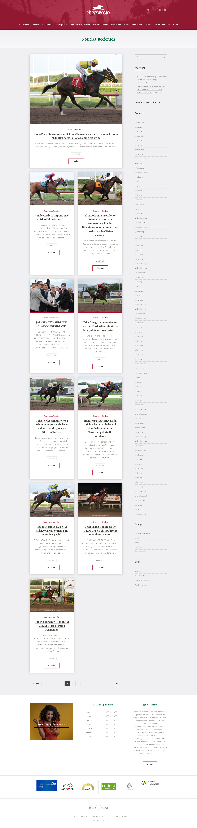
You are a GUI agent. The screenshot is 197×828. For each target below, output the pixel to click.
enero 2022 (139, 354)
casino (137, 538)
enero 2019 (139, 487)
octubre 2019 (140, 446)
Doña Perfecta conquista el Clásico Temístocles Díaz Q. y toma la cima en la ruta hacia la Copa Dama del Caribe (76, 136)
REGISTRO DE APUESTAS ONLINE (51, 725)
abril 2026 (138, 140)
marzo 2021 (139, 400)
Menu (175, 24)
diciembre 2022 (140, 304)
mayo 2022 (139, 336)
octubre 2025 (140, 168)
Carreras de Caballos (76, 129)
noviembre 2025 (141, 163)
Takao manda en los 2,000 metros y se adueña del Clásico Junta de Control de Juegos (151, 89)
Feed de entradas (141, 576)
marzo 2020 (139, 423)
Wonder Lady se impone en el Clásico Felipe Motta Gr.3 (51, 217)
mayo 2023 (139, 291)
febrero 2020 (140, 427)
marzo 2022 (139, 345)
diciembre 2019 (140, 436)
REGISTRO (24, 24)
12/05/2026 (51, 659)
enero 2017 (139, 509)
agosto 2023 (139, 277)
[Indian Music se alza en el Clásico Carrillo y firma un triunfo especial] (52, 500)
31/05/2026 (51, 458)
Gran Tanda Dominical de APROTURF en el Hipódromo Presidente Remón (100, 530)
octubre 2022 (140, 313)
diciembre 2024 (140, 213)
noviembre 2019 (141, 441)
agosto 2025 (139, 177)
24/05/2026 (51, 560)
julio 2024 (138, 236)
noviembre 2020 (141, 414)
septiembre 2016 (141, 514)
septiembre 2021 (141, 373)
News (137, 542)
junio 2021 (138, 386)
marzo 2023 (139, 300)
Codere (148, 24)
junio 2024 (138, 241)
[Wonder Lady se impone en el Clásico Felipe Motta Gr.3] (52, 188)
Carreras (36, 24)
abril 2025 (138, 195)
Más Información (100, 24)
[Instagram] (159, 10)
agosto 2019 (139, 455)
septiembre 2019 (141, 450)
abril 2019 (138, 473)
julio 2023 (138, 282)
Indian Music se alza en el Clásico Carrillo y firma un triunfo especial (52, 530)
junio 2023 (138, 286)
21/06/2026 (52, 245)
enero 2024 (139, 259)
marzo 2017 (139, 505)
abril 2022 (138, 341)
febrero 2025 (139, 204)
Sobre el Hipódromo (133, 24)
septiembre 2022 (141, 318)
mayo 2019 (139, 468)
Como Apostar (61, 24)
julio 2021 (138, 382)
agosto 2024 (139, 231)
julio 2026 (138, 127)
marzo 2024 (139, 254)
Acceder (138, 571)
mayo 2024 (139, 245)
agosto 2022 (139, 323)
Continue (76, 161)
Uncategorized (140, 552)
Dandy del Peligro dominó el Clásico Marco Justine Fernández (52, 625)
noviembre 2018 (141, 496)
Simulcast (138, 547)
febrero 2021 (139, 405)
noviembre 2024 (141, 218)
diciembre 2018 (140, 491)
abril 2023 (138, 295)
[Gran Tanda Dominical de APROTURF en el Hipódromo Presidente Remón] (100, 500)
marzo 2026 (139, 145)
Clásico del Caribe (162, 24)
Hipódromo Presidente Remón (92, 816)
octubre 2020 (140, 418)
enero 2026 (139, 154)
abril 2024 (138, 250)
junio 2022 (138, 332)
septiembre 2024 (141, 227)
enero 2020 (139, 432)
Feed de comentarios (143, 580)
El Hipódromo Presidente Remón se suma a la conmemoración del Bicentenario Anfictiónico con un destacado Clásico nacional (100, 225)
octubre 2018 (140, 500)
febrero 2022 (139, 350)
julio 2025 (138, 181)
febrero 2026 (140, 149)
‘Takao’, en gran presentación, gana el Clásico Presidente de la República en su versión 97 (100, 326)
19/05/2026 (100, 560)
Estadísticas (116, 24)
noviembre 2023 (141, 268)
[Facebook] (153, 10)
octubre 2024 (140, 222)
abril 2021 (138, 395)
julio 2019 (138, 459)
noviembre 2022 (141, 309)
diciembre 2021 (140, 359)
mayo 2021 (139, 391)
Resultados (47, 24)
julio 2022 (138, 327)
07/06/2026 (100, 359)
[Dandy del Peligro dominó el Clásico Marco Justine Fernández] (52, 595)
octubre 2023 (140, 272)
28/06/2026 (76, 154)
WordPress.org (140, 585)
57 (89, 683)
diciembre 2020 (140, 409)
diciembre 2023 (140, 263)
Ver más (150, 764)
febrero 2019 (139, 482)
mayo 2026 (139, 136)
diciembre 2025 (140, 159)
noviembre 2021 (141, 364)
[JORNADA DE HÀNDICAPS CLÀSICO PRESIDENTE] (52, 295)
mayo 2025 (139, 190)
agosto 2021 (139, 377)
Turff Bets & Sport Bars (80, 24)
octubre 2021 (140, 368)
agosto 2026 (139, 122)
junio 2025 (138, 186)
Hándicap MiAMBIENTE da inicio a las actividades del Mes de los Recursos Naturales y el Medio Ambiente (100, 428)
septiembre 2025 (141, 172)
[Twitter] (148, 10)
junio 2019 (138, 464)
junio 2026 (138, 131)
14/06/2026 (100, 261)
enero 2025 (139, 209)
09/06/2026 (51, 355)
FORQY (103, 820)
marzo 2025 (139, 200)
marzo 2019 (139, 477)
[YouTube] (164, 10)
